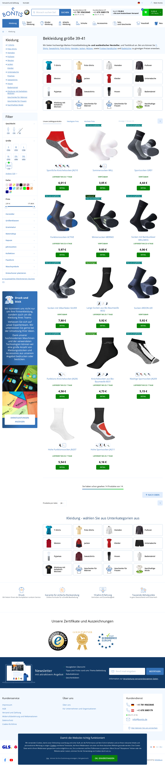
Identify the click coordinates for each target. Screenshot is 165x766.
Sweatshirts (54, 48)
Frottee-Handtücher (108, 48)
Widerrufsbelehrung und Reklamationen (19, 716)
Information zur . (134, 678)
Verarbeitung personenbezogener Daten (140, 678)
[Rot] (60, 166)
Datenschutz (7, 720)
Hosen (10, 83)
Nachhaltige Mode (15, 105)
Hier (47, 758)
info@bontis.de (140, 719)
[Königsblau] (68, 166)
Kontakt (26, 3)
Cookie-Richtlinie (9, 724)
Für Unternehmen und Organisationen (79, 708)
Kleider (10, 68)
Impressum (7, 705)
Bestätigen (155, 671)
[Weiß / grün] (108, 445)
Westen (10, 60)
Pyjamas (11, 76)
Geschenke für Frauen (17, 101)
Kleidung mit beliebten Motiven (17, 92)
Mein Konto (158, 3)
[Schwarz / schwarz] (104, 445)
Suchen (65, 12)
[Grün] (64, 166)
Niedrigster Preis (73, 121)
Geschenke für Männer (17, 97)
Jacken (82, 48)
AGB (4, 708)
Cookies (53, 745)
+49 (81, 12)
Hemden (75, 48)
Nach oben (153, 495)
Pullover (10, 56)
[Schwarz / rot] (101, 445)
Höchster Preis (89, 121)
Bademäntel (12, 87)
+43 (101, 12)
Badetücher (126, 48)
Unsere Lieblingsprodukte (52, 121)
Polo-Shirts (65, 48)
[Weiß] (104, 166)
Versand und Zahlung (10, 3)
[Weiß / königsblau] (97, 445)
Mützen (89, 48)
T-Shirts (10, 45)
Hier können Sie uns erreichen (144, 728)
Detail (62, 188)
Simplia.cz (158, 760)
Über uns (67, 705)
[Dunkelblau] (106, 304)
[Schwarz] (56, 166)
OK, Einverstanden (104, 758)
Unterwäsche (13, 72)
